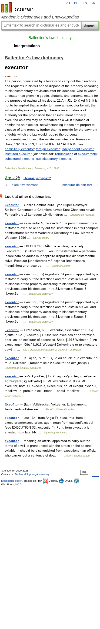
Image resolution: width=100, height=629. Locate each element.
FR (93, 3)
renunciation (64, 154)
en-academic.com (18, 7)
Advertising (42, 474)
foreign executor (48, 149)
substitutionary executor (53, 158)
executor (12, 223)
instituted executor (18, 154)
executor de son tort (77, 185)
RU (68, 3)
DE (76, 3)
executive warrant (25, 185)
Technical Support (25, 474)
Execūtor (12, 404)
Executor (12, 205)
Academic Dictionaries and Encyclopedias (40, 17)
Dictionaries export (11, 480)
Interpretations (27, 46)
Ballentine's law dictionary (50, 38)
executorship (87, 154)
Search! (90, 25)
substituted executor (19, 158)
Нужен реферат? (37, 178)
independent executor (78, 149)
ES (85, 3)
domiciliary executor (19, 149)
